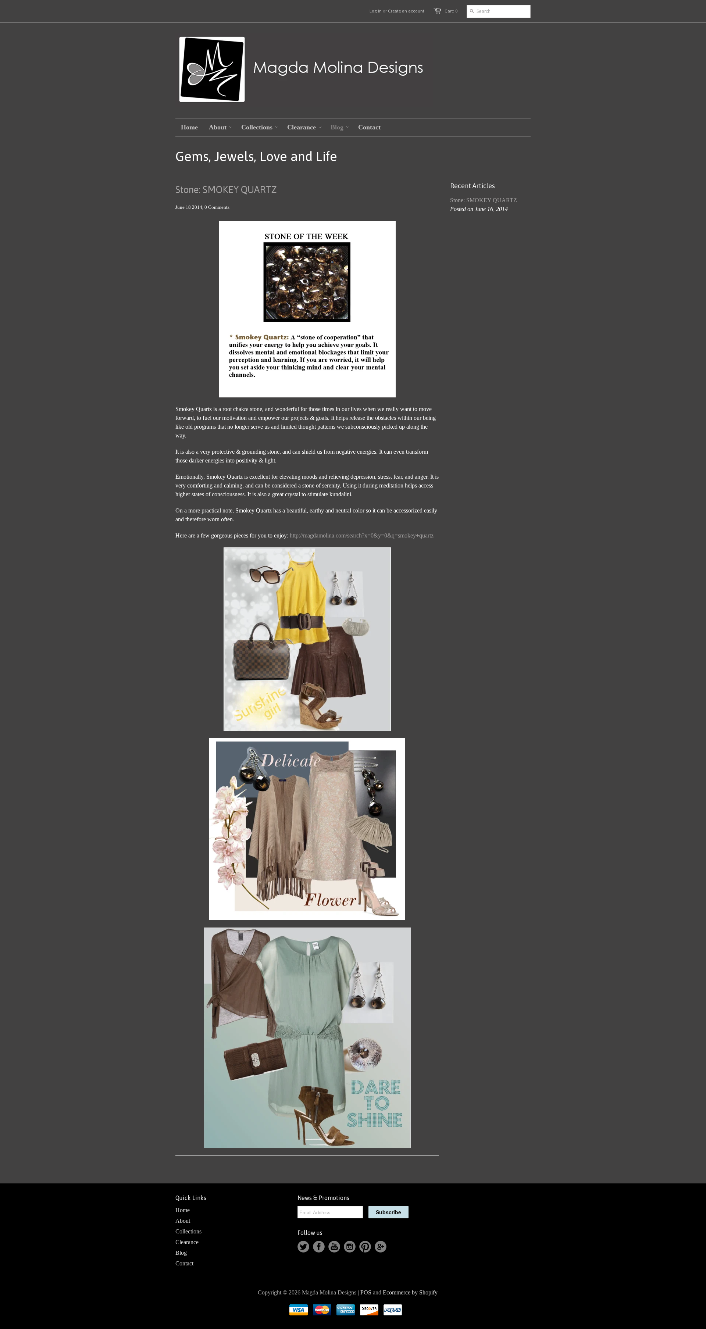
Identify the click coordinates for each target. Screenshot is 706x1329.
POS (365, 1292)
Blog (181, 1253)
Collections (188, 1231)
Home (182, 1210)
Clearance (187, 1242)
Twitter (303, 1247)
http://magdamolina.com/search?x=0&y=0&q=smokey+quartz (362, 535)
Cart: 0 (451, 11)
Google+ (380, 1247)
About (182, 1221)
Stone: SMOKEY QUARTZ (226, 189)
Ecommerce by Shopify (410, 1292)
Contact (184, 1263)
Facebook (319, 1247)
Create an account (406, 11)
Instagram (350, 1247)
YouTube (334, 1247)
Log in (376, 11)
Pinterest (365, 1247)
